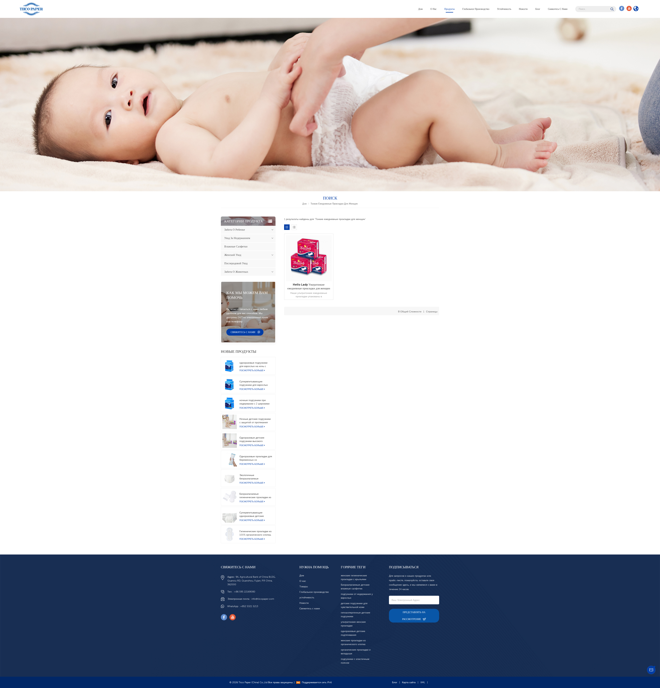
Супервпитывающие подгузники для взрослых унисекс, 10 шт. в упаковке (254, 383)
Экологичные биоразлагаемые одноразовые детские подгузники (251, 477)
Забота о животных (236, 271)
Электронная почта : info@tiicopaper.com (251, 598)
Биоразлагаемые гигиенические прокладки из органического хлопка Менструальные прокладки (255, 495)
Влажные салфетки (236, 246)
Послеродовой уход (236, 263)
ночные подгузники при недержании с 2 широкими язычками (254, 402)
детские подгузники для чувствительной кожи (354, 605)
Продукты (449, 8)
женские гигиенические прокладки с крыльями (354, 577)
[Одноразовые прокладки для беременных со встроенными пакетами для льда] (229, 459)
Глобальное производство (475, 8)
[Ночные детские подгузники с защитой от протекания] (229, 422)
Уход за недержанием (237, 238)
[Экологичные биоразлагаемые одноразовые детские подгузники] (229, 478)
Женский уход (232, 255)
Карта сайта (409, 682)
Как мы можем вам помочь (247, 295)
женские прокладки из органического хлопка (353, 642)
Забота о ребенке (234, 229)
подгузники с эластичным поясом (355, 661)
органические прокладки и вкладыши (356, 651)
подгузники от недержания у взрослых (357, 596)
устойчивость (504, 8)
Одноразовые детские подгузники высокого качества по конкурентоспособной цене (254, 439)
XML (422, 682)
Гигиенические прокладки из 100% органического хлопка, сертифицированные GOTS (255, 533)
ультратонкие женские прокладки (353, 623)
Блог (537, 8)
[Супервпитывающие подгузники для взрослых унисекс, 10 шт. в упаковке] (229, 384)
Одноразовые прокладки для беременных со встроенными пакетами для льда (255, 458)
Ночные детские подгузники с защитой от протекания (255, 421)
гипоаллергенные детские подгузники (355, 614)
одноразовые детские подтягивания (353, 633)
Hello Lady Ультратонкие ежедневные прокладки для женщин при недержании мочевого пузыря (308, 286)
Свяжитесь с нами (558, 8)
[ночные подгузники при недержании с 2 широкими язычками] (229, 403)
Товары (303, 586)
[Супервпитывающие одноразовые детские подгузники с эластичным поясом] (229, 515)
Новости (523, 8)
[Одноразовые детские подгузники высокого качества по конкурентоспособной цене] (229, 440)
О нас (433, 8)
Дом (420, 8)
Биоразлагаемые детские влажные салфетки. (355, 586)
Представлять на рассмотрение (413, 616)
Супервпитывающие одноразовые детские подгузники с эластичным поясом (253, 514)
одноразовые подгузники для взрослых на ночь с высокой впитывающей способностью (253, 364)
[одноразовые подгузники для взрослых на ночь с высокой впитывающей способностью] (229, 365)
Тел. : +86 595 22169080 (241, 591)
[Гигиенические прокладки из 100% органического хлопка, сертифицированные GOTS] (229, 534)
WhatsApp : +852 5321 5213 (242, 606)
